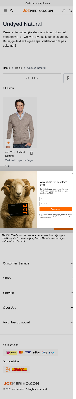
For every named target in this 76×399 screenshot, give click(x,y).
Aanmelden (55, 209)
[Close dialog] (72, 173)
